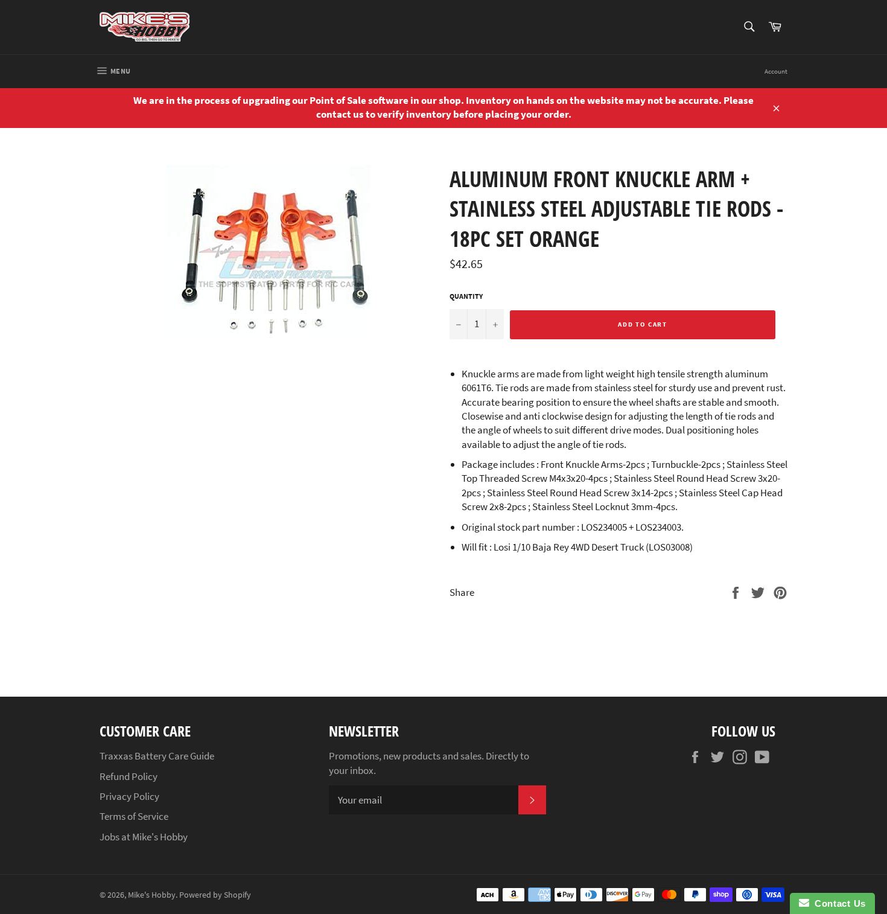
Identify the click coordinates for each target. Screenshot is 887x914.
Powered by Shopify (215, 895)
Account (776, 71)
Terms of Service (134, 816)
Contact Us (837, 903)
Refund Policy (128, 776)
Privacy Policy (129, 796)
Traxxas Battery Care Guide (157, 755)
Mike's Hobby (152, 895)
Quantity (466, 296)
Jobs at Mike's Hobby (144, 836)
